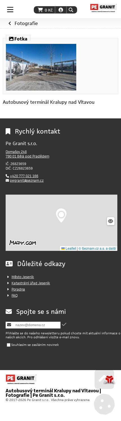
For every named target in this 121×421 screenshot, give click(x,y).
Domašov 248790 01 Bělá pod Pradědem (27, 154)
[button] (70, 9)
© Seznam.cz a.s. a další (97, 248)
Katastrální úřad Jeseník (31, 283)
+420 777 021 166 (24, 176)
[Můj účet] (61, 9)
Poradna (18, 289)
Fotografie (26, 23)
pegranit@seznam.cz (27, 180)
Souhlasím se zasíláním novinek (35, 345)
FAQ (15, 295)
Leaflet (70, 248)
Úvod (103, 8)
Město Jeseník (23, 276)
